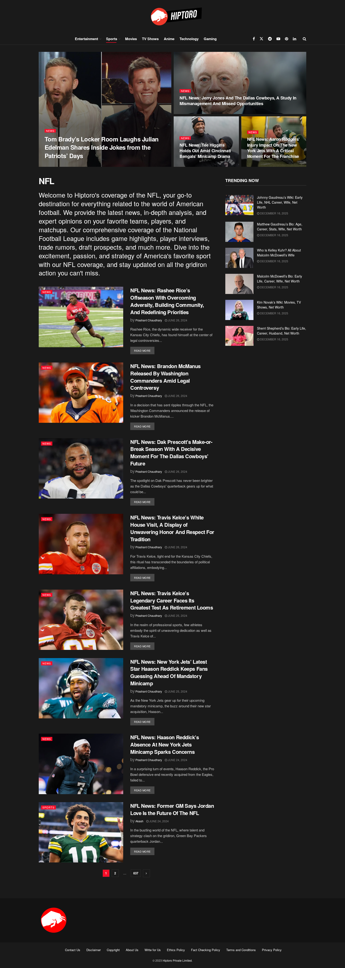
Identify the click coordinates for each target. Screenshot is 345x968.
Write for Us (153, 950)
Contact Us (72, 950)
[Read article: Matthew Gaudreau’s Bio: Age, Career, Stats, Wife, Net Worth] (239, 232)
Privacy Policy (272, 950)
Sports (111, 38)
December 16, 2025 (273, 213)
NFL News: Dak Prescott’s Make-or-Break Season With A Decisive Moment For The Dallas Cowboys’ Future (171, 452)
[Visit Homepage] (172, 16)
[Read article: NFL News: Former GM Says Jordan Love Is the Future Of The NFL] (81, 832)
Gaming (210, 38)
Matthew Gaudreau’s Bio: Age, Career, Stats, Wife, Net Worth (279, 226)
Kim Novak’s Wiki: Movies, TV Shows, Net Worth (279, 304)
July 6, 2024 (90, 165)
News (50, 131)
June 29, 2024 (192, 112)
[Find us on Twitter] (261, 39)
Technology (189, 38)
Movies (131, 38)
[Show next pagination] (146, 873)
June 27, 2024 (259, 165)
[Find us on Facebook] (254, 39)
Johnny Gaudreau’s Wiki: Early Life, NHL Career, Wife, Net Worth (280, 202)
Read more (144, 350)
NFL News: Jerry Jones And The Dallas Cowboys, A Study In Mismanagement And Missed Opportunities (238, 101)
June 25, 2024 (177, 615)
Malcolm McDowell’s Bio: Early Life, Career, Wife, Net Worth (279, 278)
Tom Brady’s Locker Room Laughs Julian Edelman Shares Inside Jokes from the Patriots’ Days (102, 147)
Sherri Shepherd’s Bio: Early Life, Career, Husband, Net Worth (281, 330)
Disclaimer (93, 950)
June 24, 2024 (177, 760)
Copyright (113, 950)
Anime (169, 38)
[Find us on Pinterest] (286, 39)
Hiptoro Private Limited (177, 960)
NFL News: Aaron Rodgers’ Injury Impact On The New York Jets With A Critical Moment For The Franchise (273, 147)
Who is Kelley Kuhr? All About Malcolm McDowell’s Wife (279, 252)
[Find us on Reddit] (270, 39)
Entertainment (86, 38)
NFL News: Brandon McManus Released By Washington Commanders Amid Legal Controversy (165, 376)
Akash (139, 821)
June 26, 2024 (177, 320)
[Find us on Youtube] (278, 39)
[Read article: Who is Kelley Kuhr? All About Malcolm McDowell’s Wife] (239, 258)
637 (135, 873)
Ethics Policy (176, 950)
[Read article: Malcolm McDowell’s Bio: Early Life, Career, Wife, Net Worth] (239, 284)
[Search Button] (304, 39)
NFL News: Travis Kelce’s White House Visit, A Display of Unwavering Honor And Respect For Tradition (172, 528)
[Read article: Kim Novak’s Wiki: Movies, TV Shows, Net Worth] (239, 310)
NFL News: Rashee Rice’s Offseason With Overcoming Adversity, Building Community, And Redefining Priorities (167, 301)
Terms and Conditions (241, 950)
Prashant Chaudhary (63, 165)
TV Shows (150, 38)
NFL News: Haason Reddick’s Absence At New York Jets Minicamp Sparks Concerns (164, 744)
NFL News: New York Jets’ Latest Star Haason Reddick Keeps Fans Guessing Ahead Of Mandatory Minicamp (169, 672)
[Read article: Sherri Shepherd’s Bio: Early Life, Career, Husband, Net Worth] (239, 336)
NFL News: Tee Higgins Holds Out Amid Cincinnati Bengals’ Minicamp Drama (205, 151)
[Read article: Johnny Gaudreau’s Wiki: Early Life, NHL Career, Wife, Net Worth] (239, 205)
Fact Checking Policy (205, 950)
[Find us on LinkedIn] (294, 39)
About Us (132, 950)
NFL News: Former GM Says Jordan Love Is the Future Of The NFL (172, 809)
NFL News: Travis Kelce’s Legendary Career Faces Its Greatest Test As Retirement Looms (171, 600)
